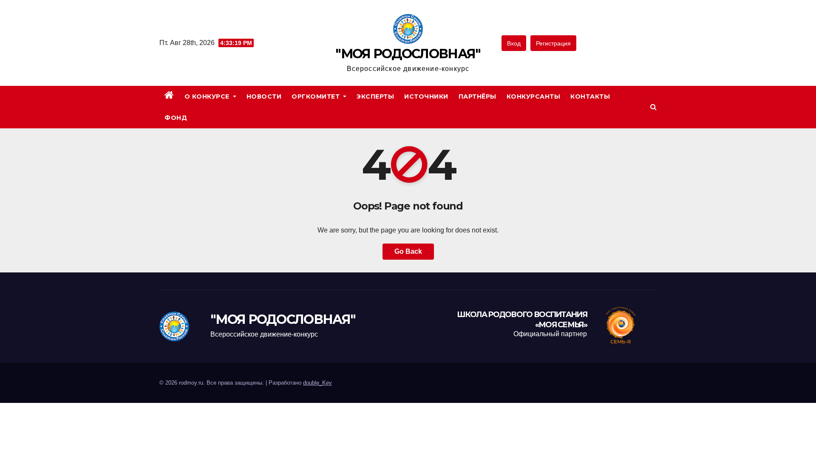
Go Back (408, 251)
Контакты (590, 96)
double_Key (317, 383)
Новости (264, 96)
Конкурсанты (534, 96)
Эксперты (375, 96)
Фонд (175, 118)
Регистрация (553, 43)
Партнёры (477, 96)
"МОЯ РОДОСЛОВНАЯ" (407, 54)
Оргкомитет (317, 96)
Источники (426, 96)
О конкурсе (208, 96)
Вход (514, 43)
